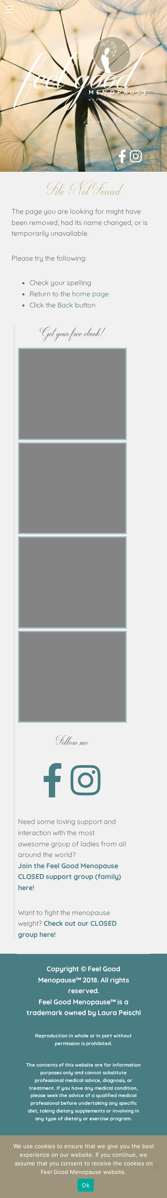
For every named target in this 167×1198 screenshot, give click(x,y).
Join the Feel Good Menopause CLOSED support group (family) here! (69, 876)
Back (65, 305)
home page (90, 293)
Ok (85, 1185)
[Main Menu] (9, 9)
